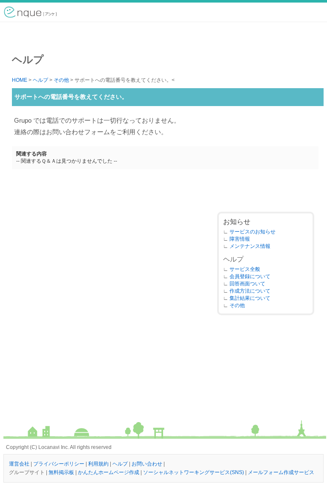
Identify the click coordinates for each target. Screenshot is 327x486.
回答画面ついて (247, 284)
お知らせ (236, 221)
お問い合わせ (147, 464)
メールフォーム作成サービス (281, 472)
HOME (19, 80)
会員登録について (249, 276)
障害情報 (239, 239)
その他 (61, 80)
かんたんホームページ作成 (108, 472)
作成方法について (249, 291)
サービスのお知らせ (252, 232)
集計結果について (249, 298)
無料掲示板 (61, 472)
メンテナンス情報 (249, 246)
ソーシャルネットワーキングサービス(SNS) (193, 472)
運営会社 (19, 464)
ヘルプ (40, 80)
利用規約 (98, 464)
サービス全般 (244, 269)
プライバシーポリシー (58, 464)
